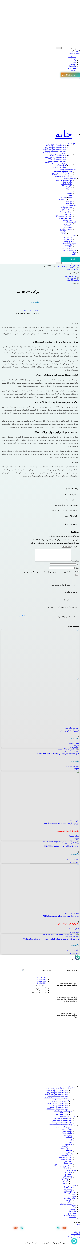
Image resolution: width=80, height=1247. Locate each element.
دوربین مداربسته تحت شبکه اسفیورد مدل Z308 (61, 823)
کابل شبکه (63, 233)
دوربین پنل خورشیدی (65, 209)
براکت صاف (62, 199)
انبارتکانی (72, 259)
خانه (77, 266)
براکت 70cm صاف (73, 280)
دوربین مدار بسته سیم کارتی (63, 216)
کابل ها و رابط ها (66, 229)
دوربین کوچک (68, 214)
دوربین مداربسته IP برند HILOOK (55, 163)
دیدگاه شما (75, 561)
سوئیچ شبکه (68, 227)
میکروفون (69, 203)
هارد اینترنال (68, 239)
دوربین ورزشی (67, 220)
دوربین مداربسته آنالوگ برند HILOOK (54, 153)
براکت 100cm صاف (73, 269)
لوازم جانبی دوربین (69, 266)
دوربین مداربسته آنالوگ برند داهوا (55, 151)
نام (77, 564)
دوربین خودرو (68, 212)
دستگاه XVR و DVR (59, 167)
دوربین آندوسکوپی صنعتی (69, 731)
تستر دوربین (68, 187)
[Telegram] (77, 963)
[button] (72, 766)
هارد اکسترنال (67, 237)
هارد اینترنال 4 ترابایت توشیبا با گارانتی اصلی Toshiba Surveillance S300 (51, 939)
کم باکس (69, 189)
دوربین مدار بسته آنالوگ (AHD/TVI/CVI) (59, 1088)
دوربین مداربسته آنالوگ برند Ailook (55, 145)
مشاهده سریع (74, 747)
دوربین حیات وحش (66, 210)
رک (71, 191)
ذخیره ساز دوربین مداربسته (63, 1111)
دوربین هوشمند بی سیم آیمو (63, 171)
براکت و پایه (68, 197)
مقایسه (73, 1218)
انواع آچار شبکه (67, 182)
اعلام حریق (68, 245)
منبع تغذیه (69, 201)
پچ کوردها (63, 230)
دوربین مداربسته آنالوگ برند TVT (55, 147)
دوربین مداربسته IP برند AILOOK (55, 157)
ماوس (70, 195)
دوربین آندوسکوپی (66, 207)
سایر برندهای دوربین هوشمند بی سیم (60, 176)
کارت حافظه (68, 241)
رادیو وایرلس (68, 225)
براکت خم (63, 197)
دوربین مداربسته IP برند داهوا (57, 161)
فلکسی (69, 193)
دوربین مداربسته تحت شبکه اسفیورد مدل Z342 (61, 916)
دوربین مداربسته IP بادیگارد (57, 155)
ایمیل (77, 568)
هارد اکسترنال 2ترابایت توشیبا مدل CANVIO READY (58, 753)
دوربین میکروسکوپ (65, 218)
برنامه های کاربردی (68, 75)
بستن (78, 1224)
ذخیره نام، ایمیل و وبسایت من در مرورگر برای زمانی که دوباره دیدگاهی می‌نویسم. (50, 572)
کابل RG (63, 232)
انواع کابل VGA (67, 186)
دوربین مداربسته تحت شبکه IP (62, 1099)
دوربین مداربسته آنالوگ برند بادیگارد (54, 149)
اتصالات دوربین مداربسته (64, 180)
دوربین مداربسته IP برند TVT (57, 159)
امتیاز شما (75, 546)
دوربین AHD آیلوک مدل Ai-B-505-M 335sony (61, 846)
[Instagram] (23, 961)
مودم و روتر (68, 223)
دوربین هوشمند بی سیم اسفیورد (62, 173)
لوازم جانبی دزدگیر (66, 248)
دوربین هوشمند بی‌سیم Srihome (62, 174)
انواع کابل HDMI (66, 184)
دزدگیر (70, 246)
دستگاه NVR (62, 165)
